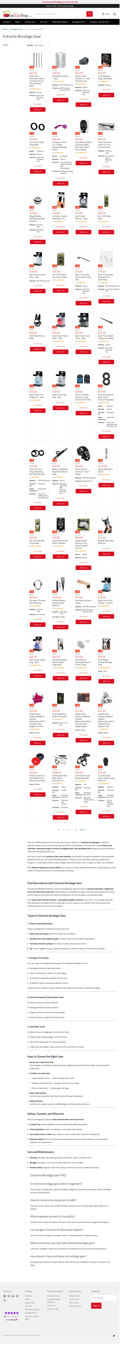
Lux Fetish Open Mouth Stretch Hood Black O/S (106, 778)
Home (5, 29)
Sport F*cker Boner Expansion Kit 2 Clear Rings (105, 277)
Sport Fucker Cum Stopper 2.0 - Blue (36, 396)
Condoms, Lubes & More (99, 21)
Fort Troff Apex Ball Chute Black (37, 541)
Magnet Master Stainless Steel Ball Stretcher (37, 218)
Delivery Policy (74, 1295)
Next (82, 829)
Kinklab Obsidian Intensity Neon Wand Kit (58, 603)
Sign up (96, 1305)
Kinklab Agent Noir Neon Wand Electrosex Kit (59, 778)
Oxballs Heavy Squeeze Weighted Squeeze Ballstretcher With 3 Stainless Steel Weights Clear (106, 720)
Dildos (17, 21)
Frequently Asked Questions (53, 1300)
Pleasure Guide (52, 1309)
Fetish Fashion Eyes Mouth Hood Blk (60, 541)
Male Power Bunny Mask (36, 337)
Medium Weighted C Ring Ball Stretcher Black (60, 472)
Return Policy (74, 1302)
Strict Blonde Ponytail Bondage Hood (105, 662)
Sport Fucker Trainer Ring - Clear (37, 275)
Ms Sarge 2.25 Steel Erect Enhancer (37, 601)
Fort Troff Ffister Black (104, 217)
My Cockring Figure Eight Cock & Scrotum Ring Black (106, 397)
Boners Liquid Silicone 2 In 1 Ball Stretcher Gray (82, 78)
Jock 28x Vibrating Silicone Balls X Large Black (59, 662)
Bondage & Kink (78, 21)
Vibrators (7, 21)
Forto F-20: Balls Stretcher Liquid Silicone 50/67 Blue (83, 397)
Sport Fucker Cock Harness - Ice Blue (105, 601)
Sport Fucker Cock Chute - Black (82, 337)
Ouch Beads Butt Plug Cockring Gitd (59, 715)
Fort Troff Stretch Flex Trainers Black (59, 275)
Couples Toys (30, 21)
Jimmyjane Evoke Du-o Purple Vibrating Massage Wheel (59, 146)
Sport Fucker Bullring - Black (81, 217)
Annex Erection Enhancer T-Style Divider (82, 472)
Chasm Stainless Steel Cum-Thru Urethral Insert (104, 145)
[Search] (89, 14)
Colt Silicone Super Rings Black (36, 143)
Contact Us (51, 1305)
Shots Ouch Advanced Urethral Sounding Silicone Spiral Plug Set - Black (36, 81)
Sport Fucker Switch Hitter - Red (60, 337)
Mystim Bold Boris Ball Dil (105, 470)
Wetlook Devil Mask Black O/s (106, 541)
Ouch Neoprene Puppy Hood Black (105, 77)
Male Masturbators (60, 21)
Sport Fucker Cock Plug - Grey (59, 396)
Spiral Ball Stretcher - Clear (60, 77)
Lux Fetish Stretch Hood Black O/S (59, 217)
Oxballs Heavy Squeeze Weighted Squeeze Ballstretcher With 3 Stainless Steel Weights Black (83, 720)
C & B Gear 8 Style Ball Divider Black (82, 776)
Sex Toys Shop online (33, 1335)
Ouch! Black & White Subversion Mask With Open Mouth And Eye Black (83, 146)
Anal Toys (44, 21)
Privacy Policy (74, 1299)
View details (38, 104)
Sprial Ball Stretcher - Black (83, 601)
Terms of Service (75, 1306)
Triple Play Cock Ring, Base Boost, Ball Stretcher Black (37, 472)
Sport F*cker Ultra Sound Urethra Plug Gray (83, 277)
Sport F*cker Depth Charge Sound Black (106, 337)
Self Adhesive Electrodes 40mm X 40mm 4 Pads (83, 662)
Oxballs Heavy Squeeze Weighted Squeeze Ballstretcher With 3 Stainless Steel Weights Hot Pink (37, 720)
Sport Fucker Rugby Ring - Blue (37, 661)
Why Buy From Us (53, 1295)
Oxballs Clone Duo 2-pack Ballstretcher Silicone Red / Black (37, 778)
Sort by (30, 45)
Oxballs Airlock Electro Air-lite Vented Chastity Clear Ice (81, 544)
